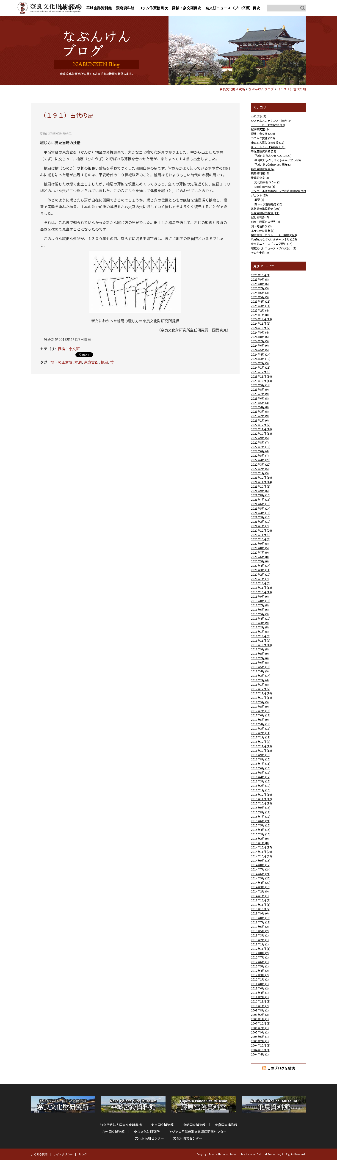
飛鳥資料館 (125, 8)
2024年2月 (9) (260, 363)
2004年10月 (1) (260, 1050)
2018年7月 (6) (260, 658)
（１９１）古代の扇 (291, 89)
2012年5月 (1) (260, 966)
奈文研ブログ (71, 8)
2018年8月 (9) (260, 653)
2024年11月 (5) (260, 323)
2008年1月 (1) (260, 1019)
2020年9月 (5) (260, 543)
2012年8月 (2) (260, 953)
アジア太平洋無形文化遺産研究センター (198, 1131)
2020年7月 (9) (260, 552)
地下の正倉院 (61, 362)
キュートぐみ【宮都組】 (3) (268, 147)
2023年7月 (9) (260, 394)
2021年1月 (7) (260, 526)
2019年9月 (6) (260, 596)
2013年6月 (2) (260, 926)
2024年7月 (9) (260, 341)
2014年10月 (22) (261, 856)
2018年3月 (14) (260, 675)
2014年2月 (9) (260, 891)
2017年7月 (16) (260, 711)
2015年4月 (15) (260, 829)
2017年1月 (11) (260, 737)
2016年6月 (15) (260, 768)
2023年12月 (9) (260, 372)
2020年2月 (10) (260, 574)
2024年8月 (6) (260, 337)
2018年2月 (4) (260, 680)
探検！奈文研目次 (186, 8)
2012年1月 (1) (260, 979)
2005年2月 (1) (260, 1041)
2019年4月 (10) (260, 618)
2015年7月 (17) (260, 816)
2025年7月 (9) (260, 288)
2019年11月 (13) (261, 587)
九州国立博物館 (113, 1131)
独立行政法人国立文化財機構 (121, 1124)
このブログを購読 (281, 1068)
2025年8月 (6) (260, 284)
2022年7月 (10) (260, 447)
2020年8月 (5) (260, 548)
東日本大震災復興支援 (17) (267, 142)
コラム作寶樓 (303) (263, 138)
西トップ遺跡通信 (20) (268, 204)
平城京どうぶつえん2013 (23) (272, 155)
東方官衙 (91, 362)
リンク (83, 1154)
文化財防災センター (187, 1138)
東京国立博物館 (162, 1124)
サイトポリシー (63, 1154)
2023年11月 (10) (261, 376)
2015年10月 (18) (261, 803)
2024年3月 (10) (260, 359)
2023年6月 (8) (260, 398)
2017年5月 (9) (260, 719)
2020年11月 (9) (260, 535)
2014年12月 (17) (261, 847)
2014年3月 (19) (260, 887)
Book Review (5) (264, 186)
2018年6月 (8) (260, 662)
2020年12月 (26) (261, 530)
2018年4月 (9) (260, 671)
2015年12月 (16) (261, 794)
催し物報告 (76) (261, 217)
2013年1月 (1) (260, 944)
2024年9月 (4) (260, 332)
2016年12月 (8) (260, 741)
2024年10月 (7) (260, 328)
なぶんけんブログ (261, 89)
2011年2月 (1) (260, 997)
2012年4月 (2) (260, 970)
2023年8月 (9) (260, 389)
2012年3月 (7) (260, 975)
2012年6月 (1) (260, 962)
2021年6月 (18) (260, 504)
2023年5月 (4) (260, 403)
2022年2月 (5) (260, 469)
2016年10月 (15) (261, 750)
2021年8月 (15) (260, 495)
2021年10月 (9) (260, 486)
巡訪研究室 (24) (261, 129)
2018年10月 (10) (261, 645)
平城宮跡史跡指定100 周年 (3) (273, 164)
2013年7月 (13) (260, 922)
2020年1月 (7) (260, 579)
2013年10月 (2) (260, 909)
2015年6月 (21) (260, 821)
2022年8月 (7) (260, 442)
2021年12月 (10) (261, 477)
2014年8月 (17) (260, 865)
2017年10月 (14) (261, 697)
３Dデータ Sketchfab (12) (268, 125)
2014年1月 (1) (260, 896)
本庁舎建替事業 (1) (262, 230)
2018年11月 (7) (260, 640)
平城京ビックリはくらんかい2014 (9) (277, 160)
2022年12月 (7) (260, 425)
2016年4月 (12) (260, 777)
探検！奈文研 (69, 348)
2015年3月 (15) (260, 834)
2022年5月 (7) (260, 455)
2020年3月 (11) (260, 570)
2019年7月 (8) (260, 605)
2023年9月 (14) (260, 385)
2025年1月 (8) (260, 315)
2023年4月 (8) (260, 407)
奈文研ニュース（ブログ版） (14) (271, 244)
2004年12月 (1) (260, 1045)
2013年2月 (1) (260, 940)
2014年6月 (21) (260, 874)
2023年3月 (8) (260, 411)
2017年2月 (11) (260, 733)
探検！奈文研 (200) (263, 133)
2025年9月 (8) (260, 279)
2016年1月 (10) (260, 790)
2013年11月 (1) (260, 904)
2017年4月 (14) (260, 724)
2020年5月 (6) (260, 561)
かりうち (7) (258, 116)
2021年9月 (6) (260, 491)
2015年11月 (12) (261, 799)
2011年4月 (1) (260, 992)
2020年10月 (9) (260, 539)
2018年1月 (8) (260, 684)
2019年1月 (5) (260, 631)
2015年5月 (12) (260, 825)
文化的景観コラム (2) (267, 182)
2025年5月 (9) (260, 297)
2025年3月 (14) (260, 306)
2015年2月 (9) (260, 838)
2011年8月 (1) (260, 984)
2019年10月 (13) (261, 592)
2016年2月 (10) (260, 785)
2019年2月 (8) (260, 627)
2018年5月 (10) (260, 667)
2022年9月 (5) (260, 438)
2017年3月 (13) (260, 728)
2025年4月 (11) (260, 301)
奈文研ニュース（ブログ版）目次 (232, 8)
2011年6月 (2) (260, 988)
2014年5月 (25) (260, 878)
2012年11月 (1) (260, 948)
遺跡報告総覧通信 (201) (265, 208)
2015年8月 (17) (260, 812)
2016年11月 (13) (261, 746)
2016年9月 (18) (260, 755)
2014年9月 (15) (260, 860)
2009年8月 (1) (260, 1010)
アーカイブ (267, 266)
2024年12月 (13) (261, 319)
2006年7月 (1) (260, 1028)
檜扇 (104, 362)
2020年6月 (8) (260, 557)
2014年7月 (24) (260, 869)
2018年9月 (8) (260, 649)
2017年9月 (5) (260, 702)
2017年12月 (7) (260, 689)
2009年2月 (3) (260, 1014)
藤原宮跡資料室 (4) (262, 169)
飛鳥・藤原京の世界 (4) (265, 222)
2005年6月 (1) (260, 1036)
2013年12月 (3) (260, 900)
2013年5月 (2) (260, 931)
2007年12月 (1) (260, 1023)
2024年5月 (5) (260, 350)
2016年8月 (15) (260, 759)
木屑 (78, 362)
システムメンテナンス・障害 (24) (272, 120)
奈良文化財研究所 (232, 89)
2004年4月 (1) (260, 1054)
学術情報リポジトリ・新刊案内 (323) (274, 235)
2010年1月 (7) (260, 1006)
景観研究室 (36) (261, 178)
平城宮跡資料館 (99, 8)
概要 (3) (259, 200)
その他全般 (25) (261, 252)
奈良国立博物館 (226, 1124)
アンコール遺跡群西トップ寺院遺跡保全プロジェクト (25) (278, 193)
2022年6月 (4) (260, 451)
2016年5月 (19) (260, 772)
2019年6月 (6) (260, 609)
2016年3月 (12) (260, 781)
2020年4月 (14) (260, 565)
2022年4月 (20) (260, 460)
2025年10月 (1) (260, 275)
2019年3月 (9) (260, 623)
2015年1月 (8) (260, 843)
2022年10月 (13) (261, 433)
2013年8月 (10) (260, 918)
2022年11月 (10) (261, 429)
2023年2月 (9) (260, 416)
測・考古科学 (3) (261, 226)
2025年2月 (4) (260, 310)
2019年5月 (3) (260, 614)
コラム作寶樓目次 (153, 8)
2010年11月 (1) (260, 1001)
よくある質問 (39, 1154)
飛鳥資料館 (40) (261, 173)
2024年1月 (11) (260, 367)
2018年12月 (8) (260, 636)
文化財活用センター (149, 1138)
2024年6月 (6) (260, 345)
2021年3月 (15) (260, 517)
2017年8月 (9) (260, 706)
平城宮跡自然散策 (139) (265, 213)
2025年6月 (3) (260, 293)
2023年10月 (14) (261, 381)
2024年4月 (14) (260, 354)
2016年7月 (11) (260, 763)
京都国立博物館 (194, 1124)
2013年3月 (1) (260, 935)
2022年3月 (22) (260, 464)
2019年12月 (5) (260, 583)
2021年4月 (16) (260, 513)
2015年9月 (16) (260, 807)
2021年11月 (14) (261, 482)
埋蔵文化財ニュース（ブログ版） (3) (273, 248)
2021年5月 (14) (260, 508)
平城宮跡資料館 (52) (263, 151)
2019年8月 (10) (260, 601)
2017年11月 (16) (261, 693)
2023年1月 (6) (260, 420)
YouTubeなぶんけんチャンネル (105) (274, 239)
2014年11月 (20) (261, 851)
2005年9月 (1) (260, 1032)
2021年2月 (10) (260, 521)
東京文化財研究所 (147, 1131)
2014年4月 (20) (260, 882)
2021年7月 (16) (260, 499)
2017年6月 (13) (260, 715)
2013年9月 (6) (260, 913)
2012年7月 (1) (260, 957)
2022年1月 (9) (260, 473)
